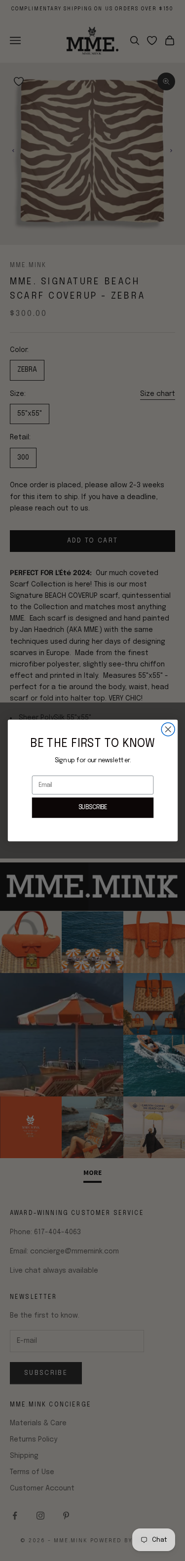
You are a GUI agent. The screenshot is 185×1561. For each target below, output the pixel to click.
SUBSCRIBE (92, 807)
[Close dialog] (168, 729)
